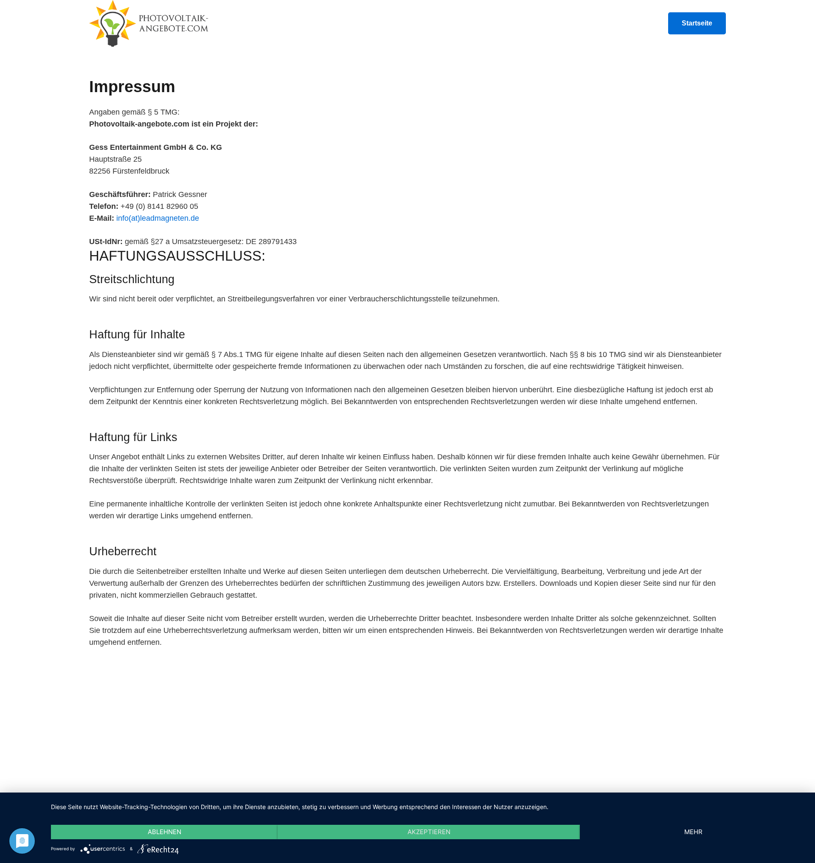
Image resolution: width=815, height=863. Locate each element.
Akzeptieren (429, 832)
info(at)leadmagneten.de (157, 218)
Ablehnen (164, 832)
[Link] (149, 23)
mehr (693, 832)
